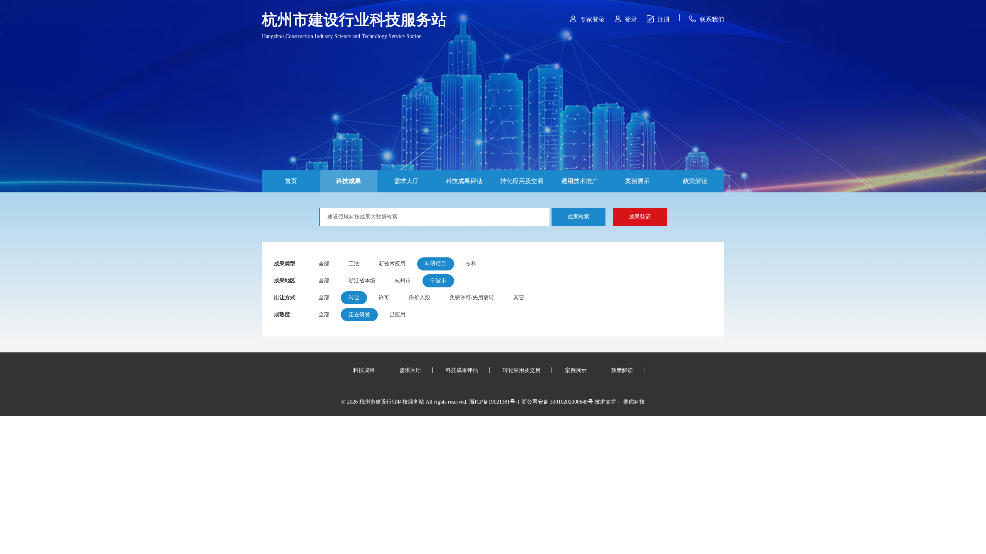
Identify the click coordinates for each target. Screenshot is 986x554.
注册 (658, 19)
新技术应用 (392, 264)
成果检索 (578, 217)
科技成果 (348, 181)
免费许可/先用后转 (471, 297)
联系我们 (706, 19)
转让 (354, 297)
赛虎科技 (634, 402)
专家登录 (587, 19)
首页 (291, 181)
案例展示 (637, 181)
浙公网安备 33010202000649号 (557, 402)
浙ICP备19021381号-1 (494, 402)
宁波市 (438, 281)
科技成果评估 (464, 181)
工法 (354, 264)
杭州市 (403, 281)
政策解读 (695, 181)
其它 (518, 297)
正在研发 (359, 314)
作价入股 (419, 297)
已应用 (397, 314)
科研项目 (435, 264)
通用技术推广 (579, 181)
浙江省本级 (362, 281)
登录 (625, 19)
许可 (384, 297)
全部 (324, 264)
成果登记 (640, 217)
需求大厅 (406, 181)
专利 (471, 264)
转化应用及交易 (521, 181)
